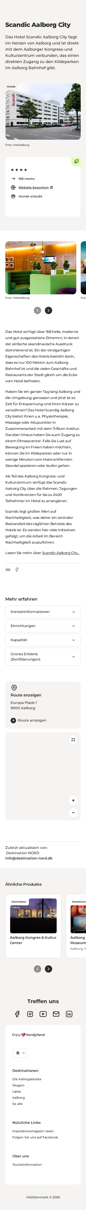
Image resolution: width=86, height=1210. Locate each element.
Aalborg (18, 1098)
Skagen (18, 1085)
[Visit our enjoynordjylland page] (17, 1014)
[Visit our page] (30, 1014)
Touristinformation (27, 1165)
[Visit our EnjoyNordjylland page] (43, 1014)
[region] (43, 776)
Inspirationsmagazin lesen (33, 1131)
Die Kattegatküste (26, 1079)
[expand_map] (73, 739)
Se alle (17, 1104)
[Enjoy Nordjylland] (28, 1035)
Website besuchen (34, 187)
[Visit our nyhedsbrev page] (56, 1014)
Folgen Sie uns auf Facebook (35, 1137)
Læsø (16, 1091)
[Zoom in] (73, 800)
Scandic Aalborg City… (61, 553)
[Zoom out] (73, 812)
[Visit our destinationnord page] (69, 1014)
